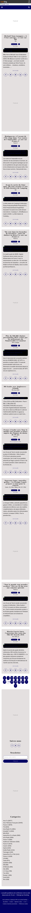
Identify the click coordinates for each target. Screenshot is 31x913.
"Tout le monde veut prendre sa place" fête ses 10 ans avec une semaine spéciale (15, 586)
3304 (27, 678)
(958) (7, 862)
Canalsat (17, 342)
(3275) (7, 843)
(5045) (6, 827)
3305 (5, 682)
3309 (19, 682)
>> (15, 685)
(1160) (8, 852)
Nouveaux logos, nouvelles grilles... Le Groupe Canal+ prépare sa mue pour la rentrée (15, 483)
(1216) (9, 850)
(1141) (11, 854)
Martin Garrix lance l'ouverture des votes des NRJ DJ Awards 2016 (15, 633)
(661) (6, 873)
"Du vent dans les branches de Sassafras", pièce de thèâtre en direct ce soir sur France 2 (15, 234)
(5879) (7, 825)
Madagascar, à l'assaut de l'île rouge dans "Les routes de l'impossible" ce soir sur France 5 (15, 138)
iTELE (24, 487)
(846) (8, 867)
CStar (12, 487)
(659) (7, 875)
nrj (18, 636)
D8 (15, 190)
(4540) (8, 831)
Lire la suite (15, 70)
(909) (5, 864)
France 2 (15, 238)
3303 (23, 678)
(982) (5, 858)
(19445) (13, 822)
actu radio (14, 636)
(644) (6, 877)
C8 (9, 487)
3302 (19, 678)
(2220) (7, 848)
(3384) (7, 839)
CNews (16, 487)
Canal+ (6, 487)
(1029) (7, 856)
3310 (23, 682)
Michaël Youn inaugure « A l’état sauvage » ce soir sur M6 (15, 37)
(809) (6, 869)
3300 (12, 678)
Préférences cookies (23, 903)
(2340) (7, 846)
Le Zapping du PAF (13, 899)
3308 (16, 682)
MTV (13, 342)
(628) (6, 879)
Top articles (5, 901)
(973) (6, 860)
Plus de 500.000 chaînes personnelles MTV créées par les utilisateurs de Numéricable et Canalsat (15, 338)
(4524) (6, 833)
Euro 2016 (16, 390)
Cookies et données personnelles (10, 903)
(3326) (11, 841)
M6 (15, 41)
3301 (16, 678)
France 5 (15, 143)
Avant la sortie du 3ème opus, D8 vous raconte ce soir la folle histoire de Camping (15, 186)
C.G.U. (25, 901)
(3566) (8, 837)
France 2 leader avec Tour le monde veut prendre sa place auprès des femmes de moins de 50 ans (16, 432)
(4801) (9, 829)
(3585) (11, 835)
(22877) (7, 820)
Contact (11, 901)
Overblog (26, 895)
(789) (7, 871)
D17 (22, 487)
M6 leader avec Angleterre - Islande (15, 387)
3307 (12, 682)
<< (4, 678)
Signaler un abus (18, 901)
